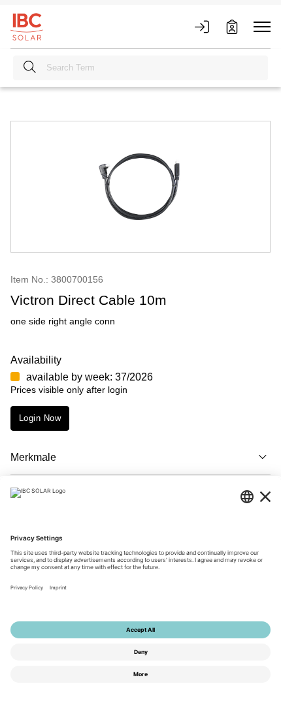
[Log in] (201, 26)
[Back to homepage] (26, 26)
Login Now (40, 418)
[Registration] (231, 26)
